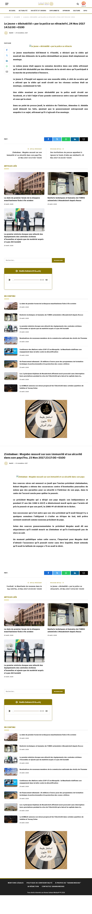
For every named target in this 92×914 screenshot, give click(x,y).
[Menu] (6, 4)
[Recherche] (77, 4)
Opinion (66, 10)
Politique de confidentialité (39, 882)
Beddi (11, 32)
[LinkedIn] (7, 60)
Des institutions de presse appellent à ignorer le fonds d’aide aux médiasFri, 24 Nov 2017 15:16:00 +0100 (67, 155)
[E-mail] (7, 71)
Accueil (12, 10)
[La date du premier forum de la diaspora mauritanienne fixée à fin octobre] (24, 183)
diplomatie (54, 10)
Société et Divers (38, 10)
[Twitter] (7, 55)
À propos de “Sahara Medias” (68, 882)
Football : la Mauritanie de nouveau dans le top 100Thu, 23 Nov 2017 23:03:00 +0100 (24, 588)
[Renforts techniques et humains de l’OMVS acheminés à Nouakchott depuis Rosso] (68, 183)
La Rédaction (33, 886)
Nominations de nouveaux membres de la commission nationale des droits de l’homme (53, 338)
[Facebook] (7, 50)
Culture (76, 10)
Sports (86, 10)
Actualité (23, 10)
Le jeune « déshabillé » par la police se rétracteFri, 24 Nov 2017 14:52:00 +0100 (67, 588)
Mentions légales (16, 882)
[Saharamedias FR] (46, 4)
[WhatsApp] (7, 66)
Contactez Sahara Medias (53, 886)
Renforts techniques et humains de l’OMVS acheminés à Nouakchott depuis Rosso (66, 199)
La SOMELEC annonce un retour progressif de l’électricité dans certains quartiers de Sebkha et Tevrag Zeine (51, 387)
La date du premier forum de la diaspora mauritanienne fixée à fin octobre (22, 199)
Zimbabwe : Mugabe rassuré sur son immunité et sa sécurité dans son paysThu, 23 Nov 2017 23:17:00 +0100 (24, 155)
